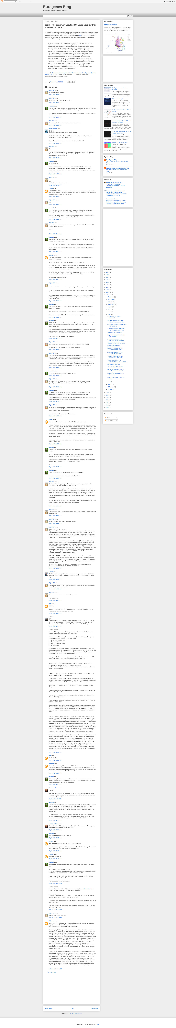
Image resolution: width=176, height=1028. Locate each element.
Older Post (94, 1008)
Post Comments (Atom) (75, 1013)
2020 (108, 287)
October (110, 301)
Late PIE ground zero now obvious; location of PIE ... (115, 348)
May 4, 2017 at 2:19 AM (55, 185)
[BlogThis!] (69, 82)
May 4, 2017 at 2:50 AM (55, 204)
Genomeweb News (112, 199)
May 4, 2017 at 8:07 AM (55, 752)
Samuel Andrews (53, 788)
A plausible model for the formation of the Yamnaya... (116, 339)
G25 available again (117, 99)
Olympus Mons (53, 128)
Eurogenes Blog (57, 7)
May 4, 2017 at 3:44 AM (55, 478)
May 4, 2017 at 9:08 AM (55, 760)
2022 (108, 282)
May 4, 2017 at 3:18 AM (55, 375)
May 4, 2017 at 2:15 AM (55, 174)
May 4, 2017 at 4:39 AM (55, 600)
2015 (108, 395)
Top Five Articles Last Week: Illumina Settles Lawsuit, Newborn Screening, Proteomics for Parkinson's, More (116, 202)
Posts (108, 417)
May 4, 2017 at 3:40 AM (55, 467)
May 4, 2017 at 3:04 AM (55, 301)
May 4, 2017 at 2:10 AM (55, 157)
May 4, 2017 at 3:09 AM (55, 338)
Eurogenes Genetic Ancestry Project (117, 168)
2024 (108, 277)
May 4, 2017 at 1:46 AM (55, 117)
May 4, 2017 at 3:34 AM (55, 416)
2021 (108, 284)
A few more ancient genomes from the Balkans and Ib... (115, 329)
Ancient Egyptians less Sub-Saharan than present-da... (115, 321)
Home (72, 1008)
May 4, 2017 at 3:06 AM (55, 317)
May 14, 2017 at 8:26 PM (55, 917)
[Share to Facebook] (73, 82)
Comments (109, 420)
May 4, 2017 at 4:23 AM (55, 579)
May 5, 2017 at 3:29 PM (55, 820)
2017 (108, 294)
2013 (108, 400)
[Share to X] (71, 82)
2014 (108, 397)
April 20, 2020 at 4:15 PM (55, 968)
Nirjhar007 (52, 90)
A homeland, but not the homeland (114, 317)
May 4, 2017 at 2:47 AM (55, 196)
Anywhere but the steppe (114, 332)
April (109, 382)
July (109, 309)
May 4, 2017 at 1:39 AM (55, 94)
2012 (108, 402)
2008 (108, 407)
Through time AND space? (115, 366)
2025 (108, 274)
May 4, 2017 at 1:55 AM (55, 125)
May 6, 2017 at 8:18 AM (55, 858)
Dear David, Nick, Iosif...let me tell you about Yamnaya (121, 132)
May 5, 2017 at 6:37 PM (55, 830)
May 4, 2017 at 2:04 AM (55, 143)
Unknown (51, 763)
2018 (108, 292)
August (110, 306)
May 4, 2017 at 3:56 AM (55, 523)
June (109, 312)
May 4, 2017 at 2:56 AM (55, 233)
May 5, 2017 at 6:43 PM (55, 838)
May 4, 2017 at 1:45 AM (55, 102)
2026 (108, 272)
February (110, 387)
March (110, 384)
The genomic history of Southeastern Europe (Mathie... (117, 360)
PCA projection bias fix (113, 345)
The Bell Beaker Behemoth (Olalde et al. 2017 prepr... (115, 356)
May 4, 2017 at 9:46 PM (55, 773)
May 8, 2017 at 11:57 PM (55, 883)
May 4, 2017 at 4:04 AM (55, 568)
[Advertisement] (71, 990)
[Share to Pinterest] (74, 82)
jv (49, 616)
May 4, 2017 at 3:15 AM (55, 367)
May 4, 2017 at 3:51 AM (55, 506)
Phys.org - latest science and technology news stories (115, 191)
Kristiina (51, 571)
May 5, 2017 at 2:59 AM (55, 784)
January (110, 389)
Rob (50, 603)
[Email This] (67, 82)
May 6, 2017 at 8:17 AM (55, 851)
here (80, 35)
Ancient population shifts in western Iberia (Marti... (115, 352)
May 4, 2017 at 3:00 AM (55, 251)
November (111, 299)
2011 (107, 405)
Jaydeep (51, 255)
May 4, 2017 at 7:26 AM (55, 626)
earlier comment (87, 889)
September (111, 304)
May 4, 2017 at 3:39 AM (55, 444)
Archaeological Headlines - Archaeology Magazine (114, 183)
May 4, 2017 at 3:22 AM (55, 387)
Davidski (51, 106)
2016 (108, 392)
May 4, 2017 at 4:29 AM (55, 589)
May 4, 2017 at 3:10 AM (55, 349)
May (109, 314)
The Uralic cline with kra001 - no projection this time (121, 121)
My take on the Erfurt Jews (119, 142)
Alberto (51, 188)
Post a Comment (51, 972)
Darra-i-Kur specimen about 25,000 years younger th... (115, 369)
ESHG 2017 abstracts (113, 364)
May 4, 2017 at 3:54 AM (55, 515)
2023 (108, 279)
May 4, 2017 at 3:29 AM (55, 401)
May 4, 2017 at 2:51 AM (55, 219)
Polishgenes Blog (111, 160)
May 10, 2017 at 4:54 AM (55, 909)
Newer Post (48, 1008)
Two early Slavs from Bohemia (116, 343)
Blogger (97, 1024)
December (111, 297)
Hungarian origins (110, 24)
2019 (108, 289)
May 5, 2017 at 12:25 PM (55, 799)
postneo (51, 841)
